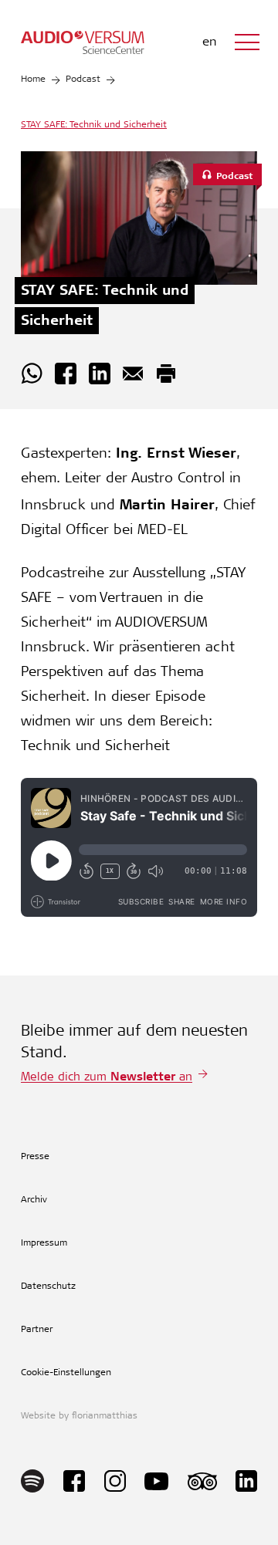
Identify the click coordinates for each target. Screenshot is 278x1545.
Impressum (44, 1243)
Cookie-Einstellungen (66, 1373)
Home (33, 79)
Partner (37, 1329)
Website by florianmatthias (79, 1416)
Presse (35, 1156)
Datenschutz (48, 1286)
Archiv (34, 1200)
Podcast (83, 79)
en (209, 42)
